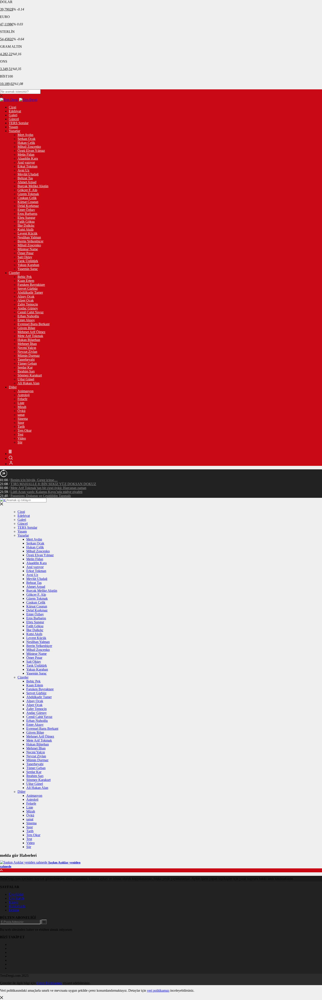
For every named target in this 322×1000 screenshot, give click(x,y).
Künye (13, 902)
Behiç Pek (25, 277)
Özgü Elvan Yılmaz (31, 150)
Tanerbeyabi (26, 359)
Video (22, 438)
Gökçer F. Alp (27, 190)
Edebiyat (15, 111)
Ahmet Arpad (27, 182)
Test (20, 434)
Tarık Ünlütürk (28, 261)
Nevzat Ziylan (27, 351)
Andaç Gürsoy (28, 308)
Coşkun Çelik (27, 198)
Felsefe (22, 399)
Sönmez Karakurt (30, 375)
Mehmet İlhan (27, 344)
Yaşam (13, 127)
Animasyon (26, 391)
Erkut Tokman (27, 166)
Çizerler (14, 273)
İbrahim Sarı (26, 371)
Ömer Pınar (26, 253)
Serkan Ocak (26, 139)
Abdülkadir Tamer (30, 292)
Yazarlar (14, 131)
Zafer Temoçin (28, 304)
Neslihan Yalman (29, 237)
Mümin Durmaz (29, 355)
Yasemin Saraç (28, 269)
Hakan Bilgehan (29, 340)
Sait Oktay (25, 257)
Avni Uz (23, 170)
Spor (21, 422)
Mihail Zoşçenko (29, 146)
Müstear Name (28, 249)
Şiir (20, 442)
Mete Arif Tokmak (30, 336)
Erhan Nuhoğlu (28, 316)
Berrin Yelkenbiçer (30, 241)
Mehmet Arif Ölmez (31, 332)
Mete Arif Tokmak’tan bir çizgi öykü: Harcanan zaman (48, 488)
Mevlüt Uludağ (28, 174)
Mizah (22, 407)
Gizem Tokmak (28, 194)
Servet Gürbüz (28, 288)
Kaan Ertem (26, 281)
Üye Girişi (16, 894)
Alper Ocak (26, 300)
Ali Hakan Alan (28, 383)
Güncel (14, 119)
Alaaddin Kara (28, 158)
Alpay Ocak (26, 296)
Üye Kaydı (16, 898)
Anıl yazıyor (26, 162)
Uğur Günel (26, 379)
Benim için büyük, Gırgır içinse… (34, 480)
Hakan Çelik (26, 143)
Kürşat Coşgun (28, 202)
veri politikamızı (158, 990)
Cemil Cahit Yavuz (31, 312)
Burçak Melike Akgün (33, 186)
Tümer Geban (27, 363)
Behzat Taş (25, 178)
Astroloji (24, 395)
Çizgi (12, 107)
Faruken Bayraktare (31, 284)
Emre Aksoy (26, 320)
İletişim (14, 910)
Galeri (13, 115)
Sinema (23, 418)
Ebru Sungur (26, 217)
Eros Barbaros (27, 214)
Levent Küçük (27, 233)
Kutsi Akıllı (26, 229)
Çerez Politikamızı (49, 983)
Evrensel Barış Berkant (34, 324)
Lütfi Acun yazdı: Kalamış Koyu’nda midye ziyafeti (46, 492)
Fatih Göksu (26, 221)
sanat (21, 415)
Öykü (21, 411)
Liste (21, 403)
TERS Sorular (18, 123)
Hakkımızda (17, 906)
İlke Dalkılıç (26, 225)
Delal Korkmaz (28, 206)
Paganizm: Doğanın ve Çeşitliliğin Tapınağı (41, 496)
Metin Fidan (26, 154)
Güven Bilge (26, 328)
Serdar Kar (25, 367)
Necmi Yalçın (27, 348)
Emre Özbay (26, 210)
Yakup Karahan (28, 265)
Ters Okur (25, 430)
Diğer (13, 387)
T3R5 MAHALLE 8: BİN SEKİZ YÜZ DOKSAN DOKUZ (53, 484)
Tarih (21, 426)
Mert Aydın (25, 135)
